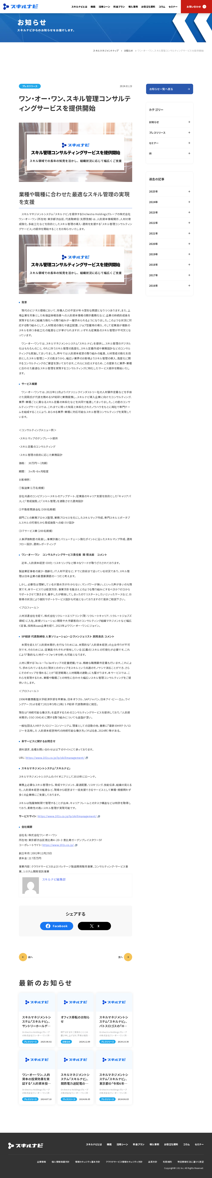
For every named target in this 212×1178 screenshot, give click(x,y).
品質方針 (152, 1161)
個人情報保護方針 (61, 1161)
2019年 (153, 254)
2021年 (153, 233)
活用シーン (122, 1144)
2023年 (153, 212)
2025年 (153, 191)
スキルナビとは (79, 6)
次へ (120, 957)
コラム (162, 6)
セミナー (173, 6)
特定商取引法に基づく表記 (191, 1161)
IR (150, 153)
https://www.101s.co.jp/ (58, 845)
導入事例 (133, 6)
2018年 (153, 264)
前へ (30, 957)
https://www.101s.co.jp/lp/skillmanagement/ (55, 758)
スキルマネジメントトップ (106, 50)
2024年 (153, 202)
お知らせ (128, 50)
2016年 (153, 285)
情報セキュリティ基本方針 (87, 1161)
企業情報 (41, 1161)
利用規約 (167, 1161)
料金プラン (119, 6)
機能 (109, 1144)
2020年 (153, 244)
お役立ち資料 (148, 6)
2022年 (153, 223)
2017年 (153, 275)
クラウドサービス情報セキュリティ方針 (124, 1161)
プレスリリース (29, 86)
